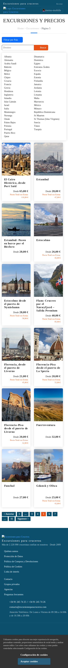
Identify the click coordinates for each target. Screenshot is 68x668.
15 (12, 519)
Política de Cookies (13, 566)
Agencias (8, 589)
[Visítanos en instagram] (38, 630)
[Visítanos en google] (47, 630)
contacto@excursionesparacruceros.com (27, 607)
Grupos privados (11, 584)
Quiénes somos (11, 551)
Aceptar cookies (29, 661)
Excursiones (32, 28)
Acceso (59, 4)
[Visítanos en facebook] (21, 630)
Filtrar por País (11, 40)
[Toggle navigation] (52, 10)
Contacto (8, 579)
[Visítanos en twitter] (29, 630)
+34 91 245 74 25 (17, 602)
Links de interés (11, 571)
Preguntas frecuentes (13, 594)
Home (20, 28)
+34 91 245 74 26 (37, 602)
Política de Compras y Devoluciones (21, 561)
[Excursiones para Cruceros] (14, 10)
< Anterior (9, 514)
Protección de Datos (13, 556)
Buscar (42, 47)
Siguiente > (23, 519)
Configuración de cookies (34, 654)
